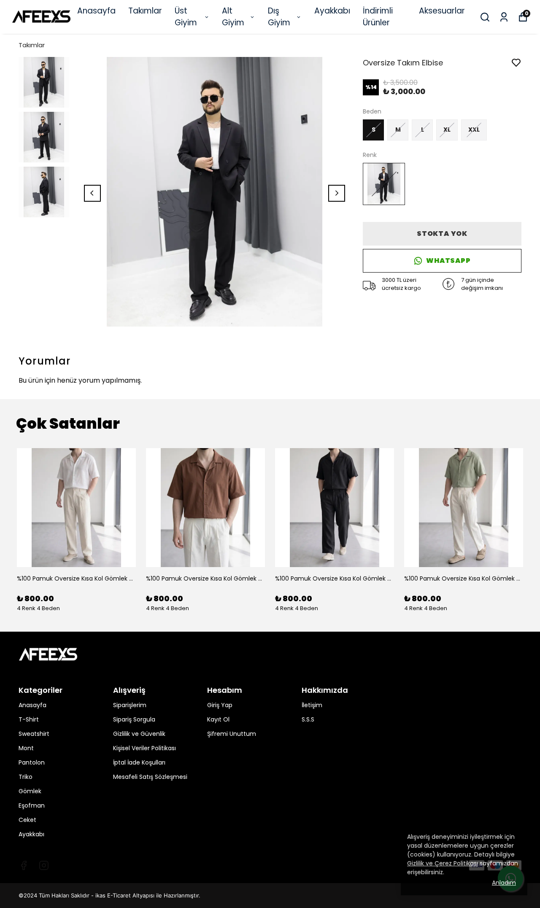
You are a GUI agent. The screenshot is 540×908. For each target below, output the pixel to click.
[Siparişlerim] (504, 17)
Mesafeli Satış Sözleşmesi (150, 777)
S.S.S (308, 719)
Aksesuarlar (442, 10)
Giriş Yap (219, 705)
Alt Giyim (233, 17)
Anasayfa (96, 10)
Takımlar (145, 10)
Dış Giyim (279, 17)
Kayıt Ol (218, 719)
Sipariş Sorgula (134, 719)
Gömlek (30, 791)
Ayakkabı (332, 10)
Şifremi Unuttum (231, 734)
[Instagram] (44, 865)
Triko (25, 777)
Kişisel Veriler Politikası (144, 748)
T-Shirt (29, 719)
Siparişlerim (129, 705)
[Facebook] (24, 865)
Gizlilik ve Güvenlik (139, 734)
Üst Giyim (186, 17)
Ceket (27, 820)
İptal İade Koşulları (139, 762)
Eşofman (32, 805)
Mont (26, 748)
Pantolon (32, 762)
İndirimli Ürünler (378, 17)
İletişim (312, 705)
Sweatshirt (34, 734)
